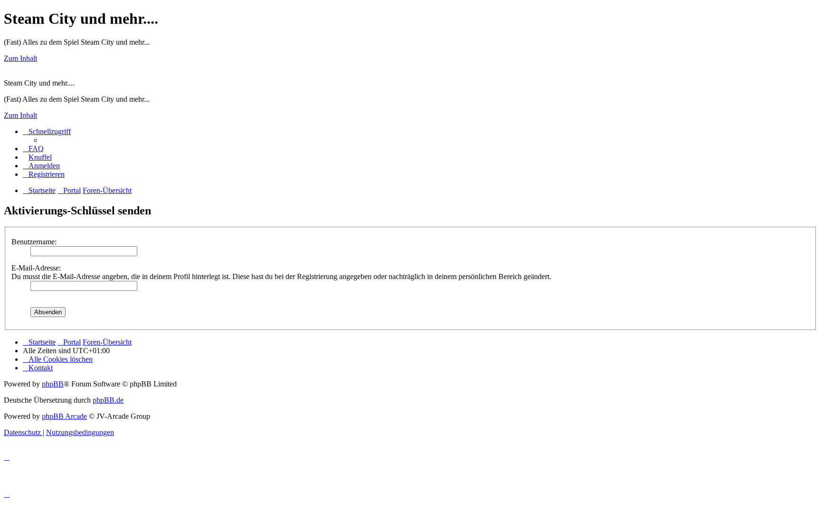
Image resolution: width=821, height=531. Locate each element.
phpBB (53, 384)
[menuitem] (33, 149)
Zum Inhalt (20, 58)
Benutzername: (34, 242)
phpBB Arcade (64, 416)
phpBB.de (108, 400)
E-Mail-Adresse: (36, 268)
